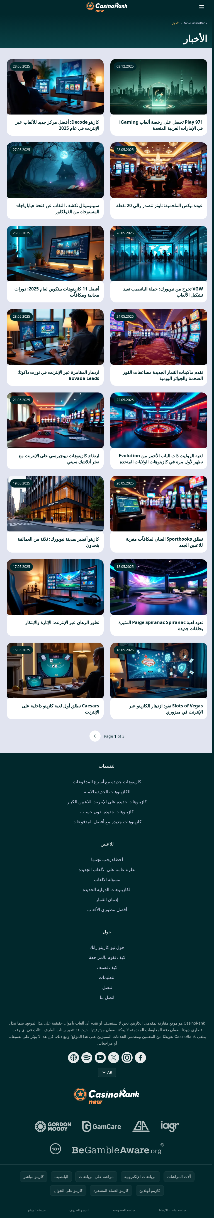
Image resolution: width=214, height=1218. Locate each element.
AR (109, 1072)
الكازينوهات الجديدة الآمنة (107, 792)
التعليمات (107, 977)
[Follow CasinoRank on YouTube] (100, 1057)
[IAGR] (170, 1126)
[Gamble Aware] (118, 1148)
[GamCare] (101, 1126)
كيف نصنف (107, 967)
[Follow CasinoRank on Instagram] (127, 1057)
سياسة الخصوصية (124, 1210)
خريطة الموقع (37, 1210)
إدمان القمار (107, 899)
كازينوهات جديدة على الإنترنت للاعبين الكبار (107, 802)
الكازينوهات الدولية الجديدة (107, 889)
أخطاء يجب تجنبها (107, 859)
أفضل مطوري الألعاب (107, 909)
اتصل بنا (107, 997)
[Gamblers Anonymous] (141, 1126)
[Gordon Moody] (53, 1126)
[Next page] (95, 736)
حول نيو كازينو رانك (107, 947)
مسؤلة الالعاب (107, 879)
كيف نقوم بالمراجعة (107, 957)
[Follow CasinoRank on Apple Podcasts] (73, 1057)
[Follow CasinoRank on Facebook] (140, 1057)
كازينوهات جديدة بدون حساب (107, 812)
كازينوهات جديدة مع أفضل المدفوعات (107, 822)
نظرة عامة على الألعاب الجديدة (107, 869)
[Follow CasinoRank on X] (113, 1057)
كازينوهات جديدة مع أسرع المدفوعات (107, 782)
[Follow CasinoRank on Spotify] (87, 1057)
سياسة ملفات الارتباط (172, 1210)
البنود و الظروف (79, 1210)
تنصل (107, 987)
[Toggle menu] (201, 7)
